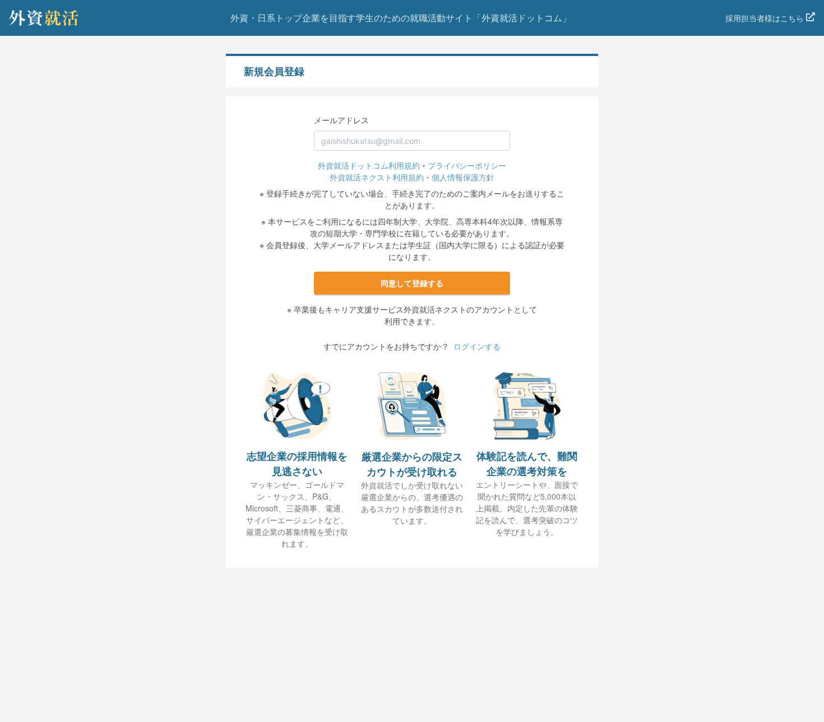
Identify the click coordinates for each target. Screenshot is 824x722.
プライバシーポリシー (467, 165)
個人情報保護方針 (463, 177)
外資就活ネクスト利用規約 (377, 177)
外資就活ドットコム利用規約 (369, 165)
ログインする (477, 346)
